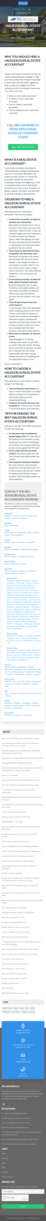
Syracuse (29, 674)
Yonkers (37, 674)
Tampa (6, 535)
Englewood (11, 590)
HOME (4, 1154)
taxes (22, 1008)
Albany (6, 667)
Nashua (24, 564)
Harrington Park (31, 595)
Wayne (37, 657)
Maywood (17, 602)
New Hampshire (10, 561)
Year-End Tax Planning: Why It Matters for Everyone (20, 738)
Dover (6, 525)
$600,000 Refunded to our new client (15, 993)
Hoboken (11, 638)
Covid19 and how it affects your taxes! (16, 927)
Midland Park (27, 602)
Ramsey (10, 612)
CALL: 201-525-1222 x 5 (22, 147)
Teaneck (35, 619)
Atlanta (7, 542)
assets (32, 1008)
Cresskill (36, 583)
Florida (6, 530)
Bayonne (10, 636)
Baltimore (7, 549)
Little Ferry (23, 600)
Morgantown (28, 715)
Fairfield (16, 516)
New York (7, 665)
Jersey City (22, 571)
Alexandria (8, 703)
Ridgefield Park (29, 612)
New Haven (33, 516)
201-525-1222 (20, 9)
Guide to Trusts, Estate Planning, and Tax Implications (21, 851)
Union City (18, 641)
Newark (7, 573)
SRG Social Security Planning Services (15, 937)
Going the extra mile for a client (13, 917)
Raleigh (18, 684)
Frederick (16, 549)
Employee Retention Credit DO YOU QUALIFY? (18, 912)
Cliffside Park (20, 583)
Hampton (35, 703)
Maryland (7, 547)
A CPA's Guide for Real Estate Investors (16, 841)
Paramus (29, 609)
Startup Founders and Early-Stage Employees (18, 861)
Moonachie (10, 605)
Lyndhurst (36, 600)
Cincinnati (13, 693)
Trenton (22, 573)
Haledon (28, 650)
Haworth (25, 597)
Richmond (35, 705)
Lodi (30, 600)
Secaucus (10, 641)
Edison (6, 571)
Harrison (38, 636)
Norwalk (7, 518)
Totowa (22, 657)
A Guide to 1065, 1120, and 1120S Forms (16, 817)
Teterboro (17, 621)
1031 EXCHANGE (7, 988)
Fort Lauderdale (10, 532)
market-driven (7, 1008)
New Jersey (8, 569)
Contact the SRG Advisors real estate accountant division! (21, 495)
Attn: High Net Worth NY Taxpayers (14, 908)
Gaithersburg (25, 549)
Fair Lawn (33, 590)
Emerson (31, 588)
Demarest (10, 585)
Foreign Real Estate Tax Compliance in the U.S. (18, 856)
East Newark (18, 636)
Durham (28, 681)
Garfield (36, 593)
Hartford (24, 516)
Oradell (9, 609)
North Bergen (32, 638)
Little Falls (11, 653)
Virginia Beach (17, 708)
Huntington (18, 669)
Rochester (9, 674)
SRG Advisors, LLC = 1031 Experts (13, 969)
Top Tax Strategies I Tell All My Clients (16, 932)
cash (27, 1008)
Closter (28, 583)
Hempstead (8, 669)
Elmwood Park (21, 588)
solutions (24, 1012)
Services (20, 38)
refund (16, 1008)
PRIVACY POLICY (7, 1177)
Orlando (36, 532)
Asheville (7, 681)
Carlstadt (10, 583)
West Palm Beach (17, 535)
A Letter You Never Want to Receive (14, 978)
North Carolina (9, 679)
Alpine (17, 581)
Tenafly (9, 621)
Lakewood (31, 571)
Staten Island (19, 674)
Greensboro (10, 684)
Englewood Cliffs (22, 590)
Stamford (15, 518)
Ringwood (14, 657)
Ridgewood (11, 614)
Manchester (16, 564)
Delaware (7, 523)
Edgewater (11, 588)
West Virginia (9, 713)
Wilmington (14, 525)
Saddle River (11, 619)
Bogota (34, 581)
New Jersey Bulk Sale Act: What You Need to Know (20, 954)
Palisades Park (19, 609)
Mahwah (10, 602)
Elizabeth (14, 571)
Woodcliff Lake (31, 626)
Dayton (38, 693)
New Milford (20, 605)
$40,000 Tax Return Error (11, 983)
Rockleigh (14, 617)
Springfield (21, 556)
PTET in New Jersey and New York (14, 812)
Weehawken (28, 641)
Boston (6, 556)
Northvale (10, 607)
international (6, 1012)
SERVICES (5, 1158)
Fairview (10, 593)
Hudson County (12, 633)
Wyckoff (10, 629)
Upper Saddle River (29, 621)
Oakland (26, 607)
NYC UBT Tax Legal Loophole (12, 873)
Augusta (15, 542)
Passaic (9, 655)
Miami (30, 532)
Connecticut (8, 513)
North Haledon (21, 653)
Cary (14, 681)
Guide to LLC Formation (10, 775)
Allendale (10, 581)
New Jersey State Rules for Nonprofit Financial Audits (21, 780)
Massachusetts (9, 554)
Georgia (7, 540)
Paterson (14, 573)
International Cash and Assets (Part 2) (15, 964)
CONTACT (5, 1172)
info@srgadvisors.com (23, 13)
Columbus (22, 542)
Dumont (18, 585)
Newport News (18, 705)
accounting (16, 1012)
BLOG (3, 1168)
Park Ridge (37, 609)
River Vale (29, 614)
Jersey (18, 638)
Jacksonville (22, 532)
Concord (7, 564)
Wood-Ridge (20, 626)
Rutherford (24, 617)
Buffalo (31, 667)
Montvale (36, 602)
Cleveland (22, 693)
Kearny (23, 638)
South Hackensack (23, 619)
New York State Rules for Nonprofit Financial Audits (20, 785)
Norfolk (28, 705)
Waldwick (10, 624)
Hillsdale (32, 597)
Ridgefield (18, 612)
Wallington (19, 624)
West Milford (11, 660)
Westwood (10, 626)
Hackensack (19, 595)
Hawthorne (36, 650)
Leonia (15, 600)
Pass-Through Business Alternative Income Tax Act (20, 949)
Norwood (18, 607)
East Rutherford (28, 585)
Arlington (17, 703)
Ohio (6, 691)
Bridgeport (8, 516)
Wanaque (30, 657)
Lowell (13, 556)
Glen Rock (10, 595)
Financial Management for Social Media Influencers (20, 846)
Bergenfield (26, 581)
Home (13, 38)
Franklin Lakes (26, 593)
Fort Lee (17, 593)
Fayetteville (37, 681)
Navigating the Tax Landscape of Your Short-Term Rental (22, 758)
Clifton (20, 650)
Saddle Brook (34, 617)
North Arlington (31, 605)
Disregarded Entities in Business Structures (17, 763)
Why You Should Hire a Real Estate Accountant (19, 1144)
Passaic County (12, 648)
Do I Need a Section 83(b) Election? (14, 922)
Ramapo (38, 672)
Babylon (14, 667)
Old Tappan (35, 607)
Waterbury (24, 518)
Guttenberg (29, 636)
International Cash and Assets (13, 959)
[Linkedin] (3, 1104)
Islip (25, 669)
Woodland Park (22, 660)
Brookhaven (22, 667)
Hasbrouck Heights (13, 597)
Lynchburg (8, 705)
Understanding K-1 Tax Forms (12, 822)
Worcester (30, 556)
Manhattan (32, 669)
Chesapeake (26, 703)
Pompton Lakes (26, 655)
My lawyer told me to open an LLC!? (14, 974)
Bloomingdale (12, 650)
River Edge (20, 614)
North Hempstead (18, 672)
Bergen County (12, 578)
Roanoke (7, 708)
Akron (6, 693)
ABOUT (4, 1163)
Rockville (35, 549)
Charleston (8, 715)
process (32, 1012)
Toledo (8, 696)
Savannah (31, 542)
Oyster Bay (30, 672)
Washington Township (32, 624)
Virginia (7, 701)
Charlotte (20, 681)
